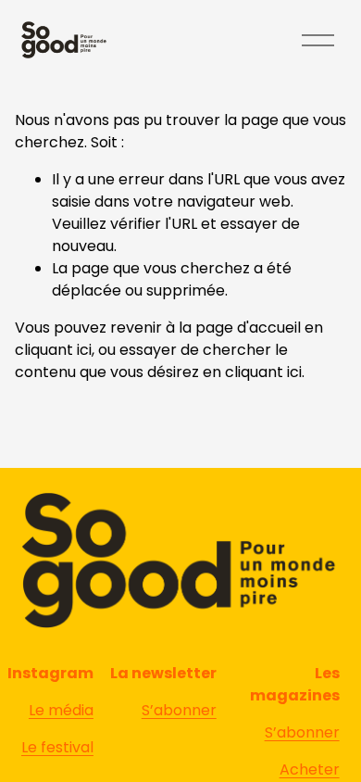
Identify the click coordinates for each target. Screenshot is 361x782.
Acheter (310, 769)
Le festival (57, 747)
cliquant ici (53, 349)
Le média (61, 710)
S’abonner (302, 732)
